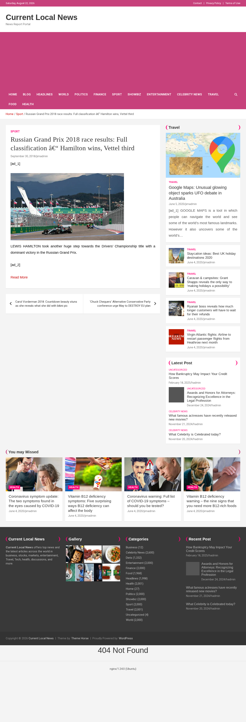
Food (13, 104)
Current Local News (41, 17)
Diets (129, 557)
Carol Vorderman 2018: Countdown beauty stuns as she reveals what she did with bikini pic (46, 303)
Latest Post (181, 363)
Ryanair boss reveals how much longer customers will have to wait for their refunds (211, 310)
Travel (213, 94)
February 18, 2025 (179, 382)
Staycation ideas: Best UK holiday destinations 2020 (211, 255)
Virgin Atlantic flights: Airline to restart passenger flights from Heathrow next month (209, 338)
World (63, 94)
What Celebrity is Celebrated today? (195, 434)
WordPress (126, 638)
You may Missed (23, 452)
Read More (19, 277)
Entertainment (159, 94)
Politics (81, 94)
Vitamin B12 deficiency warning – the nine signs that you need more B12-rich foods (212, 501)
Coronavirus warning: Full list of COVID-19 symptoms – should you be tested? (151, 501)
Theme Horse (80, 638)
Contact (197, 3)
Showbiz (134, 94)
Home (13, 94)
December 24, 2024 (199, 405)
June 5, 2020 (176, 204)
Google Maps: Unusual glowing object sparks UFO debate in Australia (198, 193)
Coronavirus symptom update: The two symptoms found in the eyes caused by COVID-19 (34, 501)
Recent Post (200, 539)
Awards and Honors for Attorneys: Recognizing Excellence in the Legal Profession (211, 396)
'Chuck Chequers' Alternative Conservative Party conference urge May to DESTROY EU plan (120, 303)
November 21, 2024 (180, 424)
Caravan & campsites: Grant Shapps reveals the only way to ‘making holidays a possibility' (209, 282)
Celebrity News (189, 94)
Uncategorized (178, 369)
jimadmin (42, 156)
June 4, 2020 (195, 262)
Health (28, 104)
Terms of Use (232, 3)
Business (131, 547)
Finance (100, 94)
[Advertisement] (123, 61)
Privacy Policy (213, 3)
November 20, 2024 (180, 439)
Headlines (45, 94)
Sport (117, 94)
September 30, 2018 (23, 156)
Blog (27, 94)
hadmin (196, 382)
